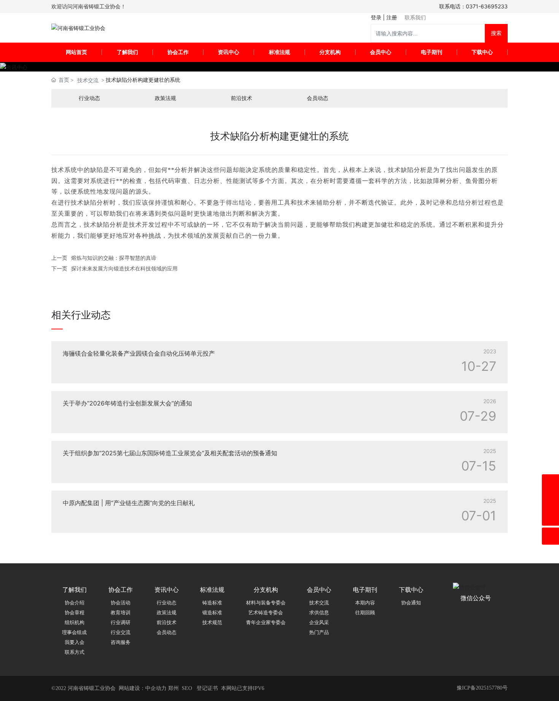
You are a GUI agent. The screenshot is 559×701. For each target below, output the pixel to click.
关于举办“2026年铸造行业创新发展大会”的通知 (127, 403)
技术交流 (87, 80)
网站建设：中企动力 (143, 688)
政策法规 (165, 98)
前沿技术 (241, 98)
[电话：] (550, 482)
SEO (187, 688)
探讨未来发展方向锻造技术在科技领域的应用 (124, 268)
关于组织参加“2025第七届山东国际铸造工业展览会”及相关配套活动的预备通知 (170, 453)
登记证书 (207, 688)
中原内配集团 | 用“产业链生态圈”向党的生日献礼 (129, 503)
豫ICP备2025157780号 (482, 688)
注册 (391, 17)
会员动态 (317, 98)
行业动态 (89, 98)
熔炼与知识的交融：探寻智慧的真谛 (113, 257)
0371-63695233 (487, 6)
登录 (377, 17)
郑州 (173, 688)
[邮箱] (550, 500)
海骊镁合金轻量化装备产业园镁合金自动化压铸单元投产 (139, 353)
